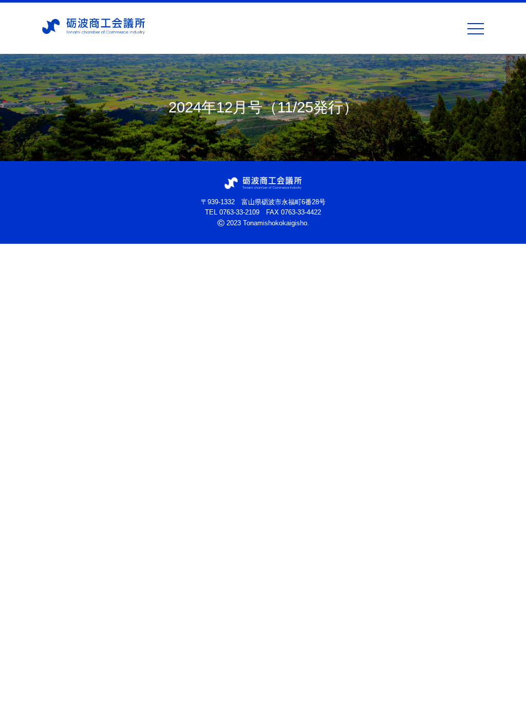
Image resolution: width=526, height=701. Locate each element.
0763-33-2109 (239, 212)
